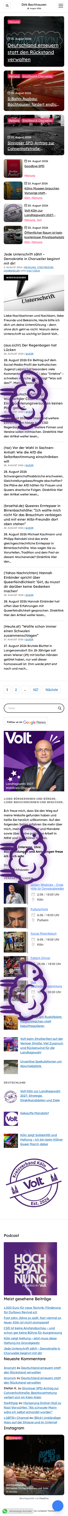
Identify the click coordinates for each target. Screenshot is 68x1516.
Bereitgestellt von (34, 1498)
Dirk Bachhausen (34, 4)
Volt (39, 220)
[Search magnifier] (59, 708)
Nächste (52, 689)
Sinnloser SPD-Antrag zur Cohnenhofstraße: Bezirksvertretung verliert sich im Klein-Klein (31, 1392)
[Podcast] (30, 1294)
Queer (29, 465)
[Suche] (7, 5)
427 (35, 689)
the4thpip (11, 1403)
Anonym (10, 1368)
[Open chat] (57, 1505)
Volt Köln (33, 270)
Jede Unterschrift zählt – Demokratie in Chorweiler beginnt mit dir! (32, 258)
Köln (27, 197)
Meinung (14, 21)
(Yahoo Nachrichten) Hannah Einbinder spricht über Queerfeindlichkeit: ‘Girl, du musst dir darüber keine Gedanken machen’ (32, 582)
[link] (13, 168)
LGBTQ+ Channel (16, 1418)
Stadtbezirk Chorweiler (37, 76)
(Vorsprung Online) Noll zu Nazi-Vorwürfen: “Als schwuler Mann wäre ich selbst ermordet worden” (32, 1407)
